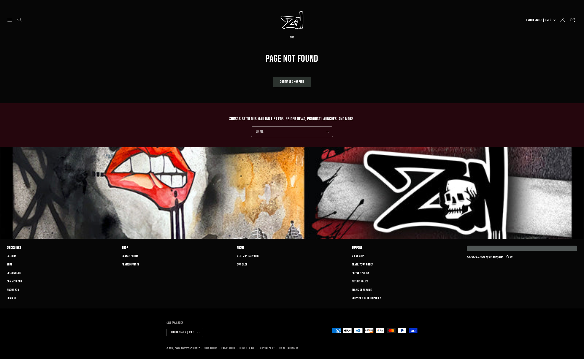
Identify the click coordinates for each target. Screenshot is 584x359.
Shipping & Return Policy (366, 298)
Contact (11, 298)
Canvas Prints (130, 256)
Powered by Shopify (190, 348)
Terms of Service (362, 290)
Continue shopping (292, 82)
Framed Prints (130, 264)
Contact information (289, 348)
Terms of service (247, 348)
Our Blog (242, 264)
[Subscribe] (328, 131)
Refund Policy (360, 281)
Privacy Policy (360, 273)
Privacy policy (228, 348)
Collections (14, 273)
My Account (359, 256)
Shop (9, 264)
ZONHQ (178, 348)
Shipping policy (267, 348)
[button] (10, 20)
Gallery (11, 256)
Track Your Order (362, 264)
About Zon (13, 290)
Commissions (14, 281)
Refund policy (210, 348)
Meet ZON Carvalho (248, 256)
